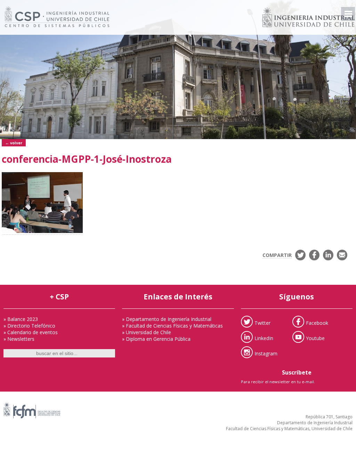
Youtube (315, 338)
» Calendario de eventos (30, 332)
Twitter (262, 322)
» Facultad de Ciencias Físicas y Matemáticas (172, 325)
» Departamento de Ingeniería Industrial (166, 319)
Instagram (265, 353)
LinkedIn (263, 338)
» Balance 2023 (20, 319)
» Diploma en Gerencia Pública (156, 339)
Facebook (317, 322)
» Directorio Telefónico (29, 325)
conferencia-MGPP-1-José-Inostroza (87, 159)
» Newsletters (18, 339)
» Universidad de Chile (146, 332)
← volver (13, 142)
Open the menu (348, 14)
